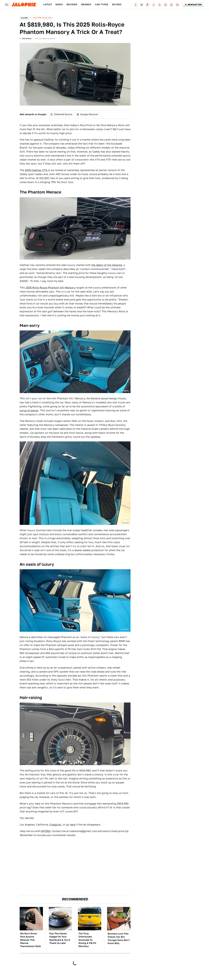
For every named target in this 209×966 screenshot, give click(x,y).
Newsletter (195, 4)
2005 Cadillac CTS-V (37, 170)
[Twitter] (153, 4)
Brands (86, 4)
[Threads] (159, 4)
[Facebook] (136, 4)
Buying (116, 4)
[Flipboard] (147, 4)
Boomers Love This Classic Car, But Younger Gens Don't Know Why (119, 938)
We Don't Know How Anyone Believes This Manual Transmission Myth (30, 940)
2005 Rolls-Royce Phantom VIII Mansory (50, 287)
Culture (24, 18)
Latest (47, 4)
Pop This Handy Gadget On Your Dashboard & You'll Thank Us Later (59, 938)
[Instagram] (165, 4)
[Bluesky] (141, 4)
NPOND (45, 831)
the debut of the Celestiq (106, 265)
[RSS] (177, 4)
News (59, 4)
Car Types (101, 4)
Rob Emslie (27, 38)
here (72, 824)
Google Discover (89, 114)
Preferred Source (63, 114)
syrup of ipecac (29, 410)
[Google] (171, 4)
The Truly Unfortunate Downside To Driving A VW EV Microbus (87, 940)
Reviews (72, 4)
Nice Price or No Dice (42, 18)
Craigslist (125, 103)
